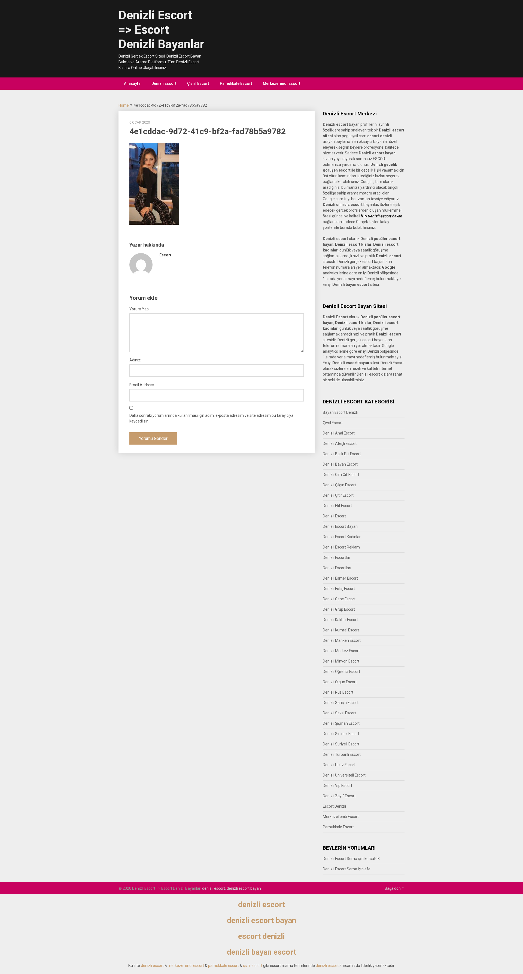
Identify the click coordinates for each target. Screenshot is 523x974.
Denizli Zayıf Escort (339, 796)
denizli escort (213, 888)
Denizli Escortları (337, 568)
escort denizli (379, 136)
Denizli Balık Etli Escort (342, 454)
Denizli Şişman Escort (341, 723)
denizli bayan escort (261, 952)
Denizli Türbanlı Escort (342, 754)
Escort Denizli (334, 806)
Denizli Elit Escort (337, 506)
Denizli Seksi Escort (339, 713)
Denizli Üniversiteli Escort (344, 775)
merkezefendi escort (186, 965)
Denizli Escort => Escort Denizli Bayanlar (161, 29)
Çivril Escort (198, 83)
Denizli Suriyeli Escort (341, 744)
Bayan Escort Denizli (340, 412)
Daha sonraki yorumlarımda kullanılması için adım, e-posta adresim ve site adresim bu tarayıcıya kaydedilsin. (211, 418)
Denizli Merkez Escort (341, 651)
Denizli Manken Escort (342, 640)
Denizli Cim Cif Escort (341, 474)
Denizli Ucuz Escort (339, 765)
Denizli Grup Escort (339, 609)
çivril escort (252, 965)
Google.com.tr (335, 199)
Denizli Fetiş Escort (339, 588)
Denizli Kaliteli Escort (340, 620)
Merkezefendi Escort (281, 83)
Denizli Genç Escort (339, 599)
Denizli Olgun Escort (340, 682)
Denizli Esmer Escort (340, 578)
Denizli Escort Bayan (340, 526)
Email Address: (142, 385)
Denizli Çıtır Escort (338, 495)
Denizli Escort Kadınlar (342, 537)
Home (123, 105)
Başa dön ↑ (395, 888)
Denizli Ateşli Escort (340, 443)
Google (388, 345)
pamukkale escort (223, 965)
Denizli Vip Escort (337, 785)
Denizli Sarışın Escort (340, 702)
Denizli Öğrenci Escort (341, 671)
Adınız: (135, 360)
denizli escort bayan (244, 888)
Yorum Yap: (139, 309)
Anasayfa (132, 83)
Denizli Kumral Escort (341, 630)
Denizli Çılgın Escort (339, 485)
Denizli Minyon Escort (341, 661)
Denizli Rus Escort (338, 692)
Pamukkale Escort (236, 83)
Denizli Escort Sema (340, 858)
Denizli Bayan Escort (340, 464)
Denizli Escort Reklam (341, 547)
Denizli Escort (163, 83)
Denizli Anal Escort (339, 433)
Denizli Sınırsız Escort (341, 734)
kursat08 (372, 858)
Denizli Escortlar (336, 557)
